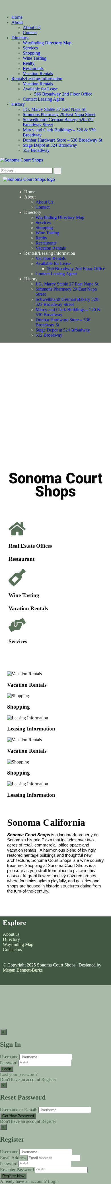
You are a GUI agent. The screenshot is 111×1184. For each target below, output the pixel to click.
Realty (28, 63)
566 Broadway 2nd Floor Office (63, 94)
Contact (30, 32)
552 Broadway (36, 150)
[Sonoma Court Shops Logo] (29, 179)
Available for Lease (40, 88)
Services (30, 47)
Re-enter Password (17, 1169)
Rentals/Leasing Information (36, 78)
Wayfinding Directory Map (47, 42)
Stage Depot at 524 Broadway (50, 145)
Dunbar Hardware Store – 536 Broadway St (62, 140)
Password (8, 1062)
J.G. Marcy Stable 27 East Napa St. (55, 109)
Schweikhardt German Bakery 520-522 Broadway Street (68, 302)
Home (16, 17)
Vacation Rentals (38, 73)
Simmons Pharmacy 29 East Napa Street (59, 114)
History (18, 104)
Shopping (31, 53)
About (17, 22)
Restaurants (33, 68)
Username (9, 1056)
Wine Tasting (34, 58)
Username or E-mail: (18, 1109)
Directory (19, 37)
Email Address (13, 1157)
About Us (31, 27)
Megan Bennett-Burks (23, 970)
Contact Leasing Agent (43, 99)
